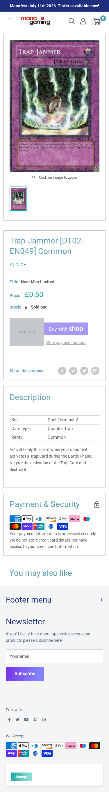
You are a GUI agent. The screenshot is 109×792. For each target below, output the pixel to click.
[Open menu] (10, 21)
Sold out (26, 331)
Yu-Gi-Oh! (19, 264)
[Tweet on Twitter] (84, 371)
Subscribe (25, 673)
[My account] (83, 21)
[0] (96, 21)
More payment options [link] (66, 342)
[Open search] (72, 21)
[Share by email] (95, 371)
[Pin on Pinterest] (73, 371)
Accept (21, 777)
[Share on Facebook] (62, 371)
